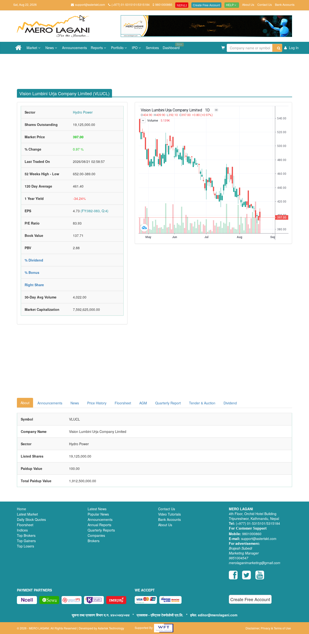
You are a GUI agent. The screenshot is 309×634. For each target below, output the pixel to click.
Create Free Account (206, 5)
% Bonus (32, 272)
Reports (97, 47)
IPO (135, 47)
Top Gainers (26, 540)
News (50, 47)
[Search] (277, 48)
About (25, 402)
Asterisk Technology (111, 628)
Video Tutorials (169, 514)
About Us (248, 4)
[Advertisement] (158, 69)
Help (230, 5)
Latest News (97, 508)
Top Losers (25, 546)
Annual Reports (99, 524)
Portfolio (118, 47)
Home (21, 508)
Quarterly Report (168, 403)
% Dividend (34, 260)
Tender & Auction (202, 403)
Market (32, 47)
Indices (22, 530)
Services (152, 47)
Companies (96, 535)
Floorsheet (123, 403)
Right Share (34, 284)
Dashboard (172, 46)
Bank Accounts (285, 4)
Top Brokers (26, 535)
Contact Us (264, 4)
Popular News (98, 514)
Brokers (93, 540)
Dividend (230, 403)
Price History (96, 403)
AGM (143, 403)
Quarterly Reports (101, 530)
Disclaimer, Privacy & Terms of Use (268, 628)
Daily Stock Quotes (31, 519)
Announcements (74, 47)
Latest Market (27, 514)
